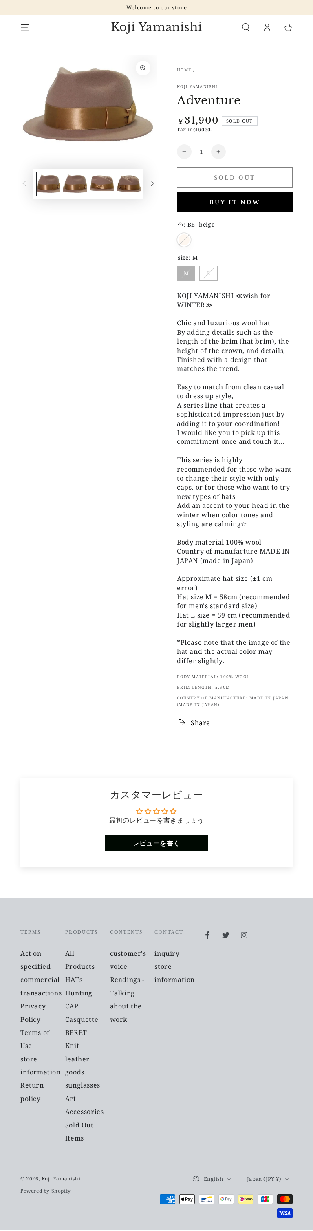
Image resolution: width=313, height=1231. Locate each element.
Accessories (84, 1111)
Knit (72, 1045)
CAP (72, 1006)
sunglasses (82, 1085)
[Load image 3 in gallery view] (102, 184)
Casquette (81, 1019)
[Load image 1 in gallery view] (48, 184)
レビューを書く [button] (156, 842)
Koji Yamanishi (197, 86)
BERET (76, 1032)
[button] (245, 27)
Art (70, 1098)
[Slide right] (152, 184)
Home (184, 70)
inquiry (166, 953)
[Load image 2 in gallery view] (75, 184)
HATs (73, 979)
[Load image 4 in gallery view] (129, 184)
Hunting (79, 992)
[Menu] (24, 27)
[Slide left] (24, 184)
